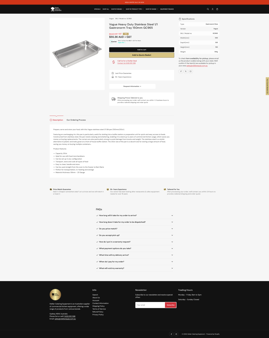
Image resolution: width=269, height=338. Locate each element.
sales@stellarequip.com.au (197, 66)
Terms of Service (99, 309)
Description (58, 120)
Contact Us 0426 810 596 (126, 63)
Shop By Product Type (134, 9)
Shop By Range (151, 9)
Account (95, 300)
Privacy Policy (98, 315)
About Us (96, 298)
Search (95, 295)
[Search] (208, 9)
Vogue (111, 19)
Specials (97, 9)
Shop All (106, 9)
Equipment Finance (167, 9)
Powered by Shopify (213, 334)
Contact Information (100, 303)
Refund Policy (97, 312)
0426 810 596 (69, 316)
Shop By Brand (116, 9)
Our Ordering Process (76, 120)
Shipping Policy (98, 306)
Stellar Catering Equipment (196, 334)
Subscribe (171, 305)
